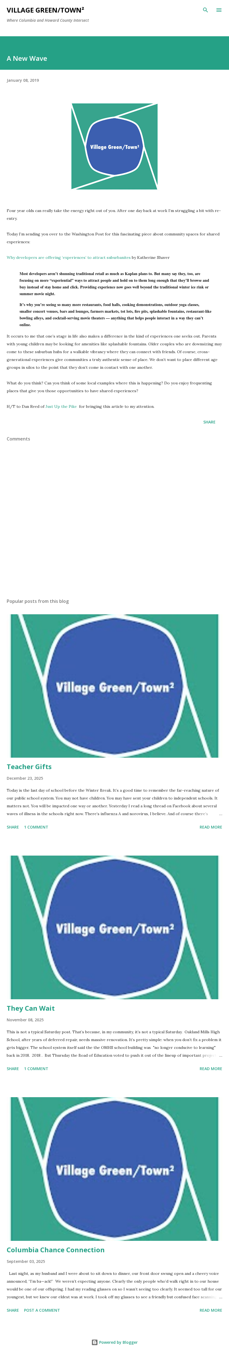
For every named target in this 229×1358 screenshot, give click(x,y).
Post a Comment (42, 1310)
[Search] (205, 10)
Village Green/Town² (45, 10)
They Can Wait (31, 1008)
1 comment (36, 827)
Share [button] (209, 422)
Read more (211, 827)
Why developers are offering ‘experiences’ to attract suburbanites (69, 257)
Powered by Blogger (118, 1342)
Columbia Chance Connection (56, 1249)
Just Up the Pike (62, 406)
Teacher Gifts (29, 766)
